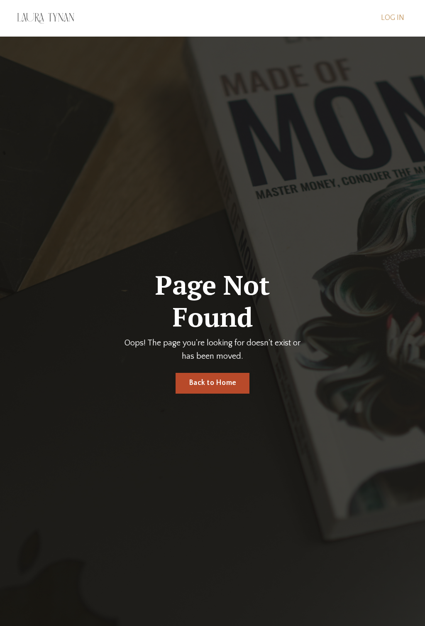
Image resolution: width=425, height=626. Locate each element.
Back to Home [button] (212, 383)
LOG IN (392, 18)
